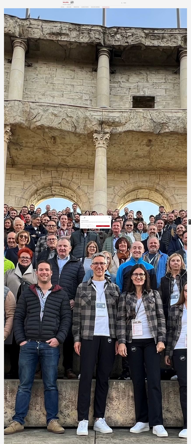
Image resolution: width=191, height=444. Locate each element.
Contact (125, 2)
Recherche (121, 3)
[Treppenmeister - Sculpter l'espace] (68, 2)
